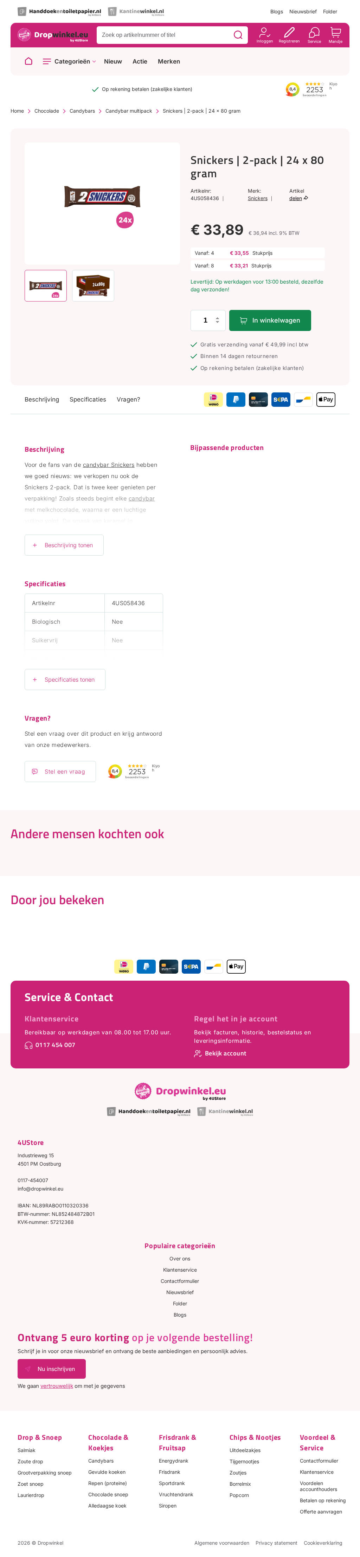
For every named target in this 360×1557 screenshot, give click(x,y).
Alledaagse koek (107, 1506)
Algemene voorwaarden (221, 1543)
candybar (142, 498)
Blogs (276, 11)
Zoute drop (30, 1461)
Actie (140, 62)
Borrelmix (240, 1484)
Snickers (258, 198)
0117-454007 (33, 1180)
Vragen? (128, 399)
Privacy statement (276, 1543)
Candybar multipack (128, 111)
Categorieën (72, 61)
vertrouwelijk (56, 1386)
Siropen (167, 1506)
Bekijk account (225, 1053)
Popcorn (239, 1495)
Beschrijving (42, 399)
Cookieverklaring (323, 1543)
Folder (330, 11)
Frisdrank (169, 1472)
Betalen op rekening (323, 1500)
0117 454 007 (56, 1044)
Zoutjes (238, 1473)
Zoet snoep (31, 1484)
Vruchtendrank (176, 1494)
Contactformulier (180, 1281)
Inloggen (265, 41)
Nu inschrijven (56, 1368)
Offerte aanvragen (321, 1512)
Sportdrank (172, 1483)
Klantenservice (52, 1019)
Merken (169, 62)
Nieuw (113, 62)
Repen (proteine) (107, 1483)
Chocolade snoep (108, 1494)
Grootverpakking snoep (45, 1473)
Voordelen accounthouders (318, 1486)
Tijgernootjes (244, 1461)
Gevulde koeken (107, 1472)
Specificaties (88, 399)
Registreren (289, 41)
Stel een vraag (65, 771)
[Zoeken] (238, 35)
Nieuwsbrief (303, 11)
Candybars (82, 111)
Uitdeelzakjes (245, 1450)
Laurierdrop (31, 1495)
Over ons (179, 1258)
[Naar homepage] (28, 61)
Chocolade (46, 111)
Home (17, 111)
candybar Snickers (109, 464)
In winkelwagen (276, 320)
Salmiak (27, 1450)
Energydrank (173, 1461)
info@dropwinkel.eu (40, 1189)
